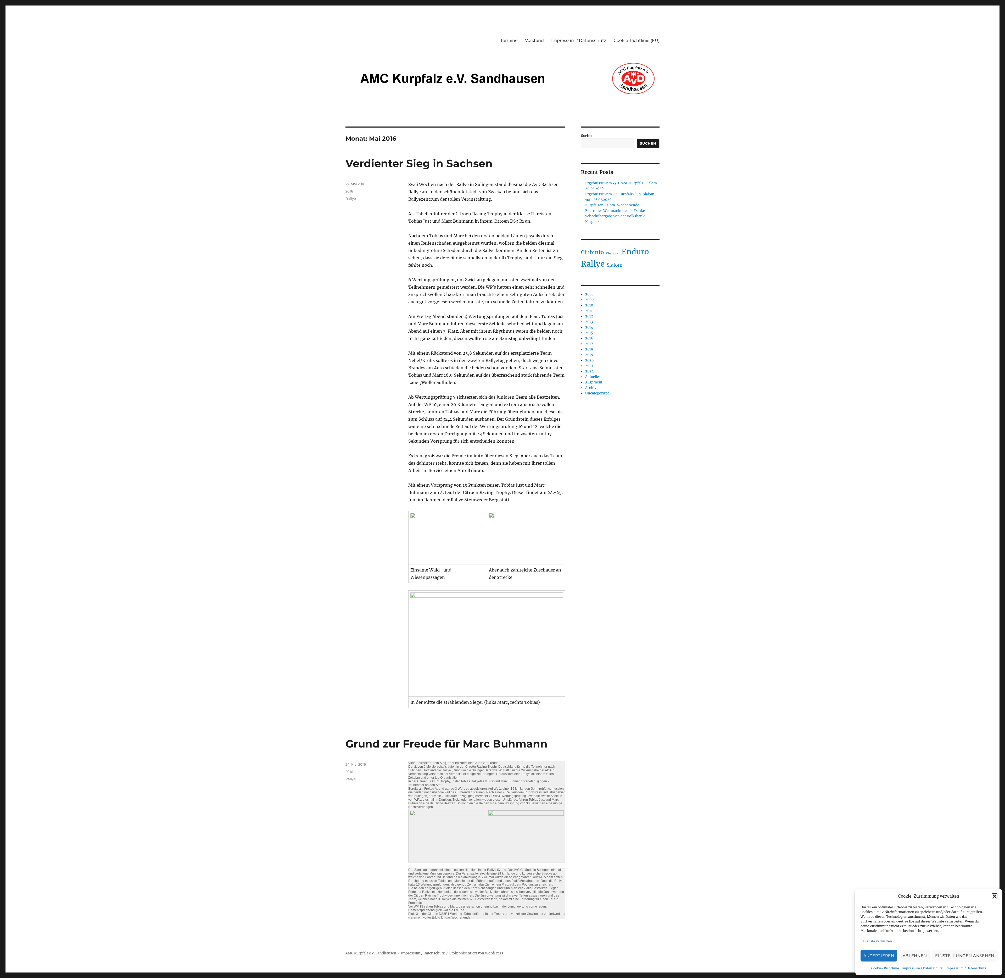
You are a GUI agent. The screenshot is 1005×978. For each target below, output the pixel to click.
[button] (994, 896)
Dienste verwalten (877, 941)
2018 (589, 349)
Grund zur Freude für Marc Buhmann (446, 743)
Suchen (587, 136)
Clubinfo (592, 252)
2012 (589, 316)
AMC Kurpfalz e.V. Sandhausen (370, 953)
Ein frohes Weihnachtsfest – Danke (615, 210)
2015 (589, 333)
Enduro (635, 251)
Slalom (615, 265)
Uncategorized (597, 393)
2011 (589, 311)
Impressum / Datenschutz (922, 968)
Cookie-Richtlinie (885, 968)
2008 (589, 294)
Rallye (350, 198)
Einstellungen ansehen (964, 955)
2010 (589, 305)
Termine (509, 40)
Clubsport (612, 253)
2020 (589, 360)
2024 (589, 371)
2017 (589, 344)
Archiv (590, 388)
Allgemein (593, 382)
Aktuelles (593, 377)
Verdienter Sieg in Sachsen (419, 163)
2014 (589, 327)
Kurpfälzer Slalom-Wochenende (612, 205)
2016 (349, 191)
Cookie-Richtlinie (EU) (636, 40)
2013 (589, 322)
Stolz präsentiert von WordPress (476, 953)
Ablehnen (915, 955)
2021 (589, 366)
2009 (589, 300)
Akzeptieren (878, 955)
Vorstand (534, 40)
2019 (589, 355)
